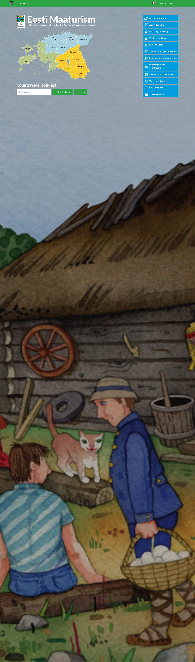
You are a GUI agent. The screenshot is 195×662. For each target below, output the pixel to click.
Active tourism (156, 24)
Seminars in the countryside (163, 58)
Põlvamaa (81, 66)
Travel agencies (157, 94)
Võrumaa (79, 74)
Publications (23, 3)
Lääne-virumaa (71, 39)
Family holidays (156, 44)
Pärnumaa (50, 58)
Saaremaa (26, 60)
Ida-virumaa (83, 40)
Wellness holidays (158, 38)
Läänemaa (41, 49)
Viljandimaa (62, 61)
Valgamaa (70, 69)
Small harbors (156, 87)
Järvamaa (64, 48)
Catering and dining (158, 31)
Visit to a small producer (161, 74)
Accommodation (157, 18)
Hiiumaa (27, 49)
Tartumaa (76, 60)
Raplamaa (53, 48)
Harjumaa (56, 38)
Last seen (80, 92)
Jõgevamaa (73, 52)
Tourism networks (158, 81)
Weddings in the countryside (157, 66)
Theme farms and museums (162, 51)
